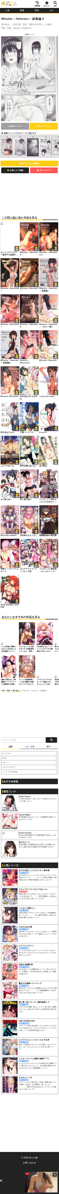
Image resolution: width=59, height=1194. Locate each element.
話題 (10, 746)
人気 (7, 10)
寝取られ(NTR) (35, 24)
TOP (3, 691)
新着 (22, 10)
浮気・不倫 (6, 28)
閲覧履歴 (37, 6)
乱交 (25, 24)
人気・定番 (29, 746)
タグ (51, 10)
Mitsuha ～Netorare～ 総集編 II (35, 691)
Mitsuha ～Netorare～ (22, 28)
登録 (36, 250)
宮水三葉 (17, 24)
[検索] (51, 740)
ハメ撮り (48, 24)
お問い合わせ (29, 1163)
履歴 (48, 746)
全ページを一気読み (30, 163)
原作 (37, 10)
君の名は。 (6, 24)
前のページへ (16, 126)
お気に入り (46, 6)
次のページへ (42, 126)
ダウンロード (45, 170)
